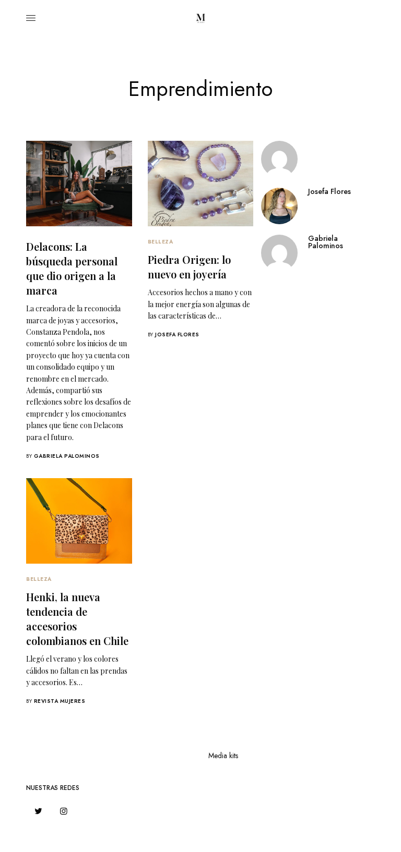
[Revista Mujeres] (200, 18)
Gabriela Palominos (67, 456)
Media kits (223, 755)
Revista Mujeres (60, 701)
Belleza (160, 242)
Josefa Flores (177, 334)
